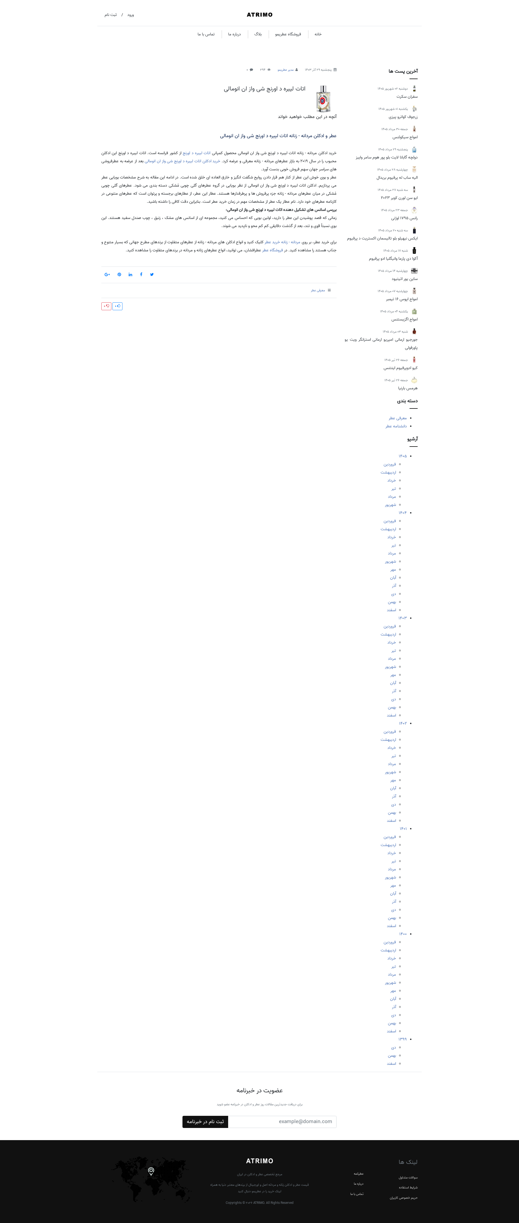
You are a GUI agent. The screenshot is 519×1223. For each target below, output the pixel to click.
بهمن (392, 602)
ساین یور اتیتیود (405, 279)
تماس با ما (206, 34)
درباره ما (234, 34)
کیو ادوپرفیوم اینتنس (401, 368)
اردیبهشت (388, 472)
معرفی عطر (398, 418)
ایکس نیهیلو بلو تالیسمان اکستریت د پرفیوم (382, 238)
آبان (393, 578)
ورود (130, 15)
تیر (393, 488)
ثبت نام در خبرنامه (205, 1122)
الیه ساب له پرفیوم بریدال (397, 177)
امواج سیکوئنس (405, 137)
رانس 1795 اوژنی (404, 218)
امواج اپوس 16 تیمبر (402, 299)
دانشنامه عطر (396, 426)
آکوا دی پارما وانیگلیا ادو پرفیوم (393, 258)
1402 (403, 723)
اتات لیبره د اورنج (196, 153)
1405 (403, 456)
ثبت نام (111, 15)
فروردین (390, 464)
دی (393, 594)
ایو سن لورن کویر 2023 (399, 198)
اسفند (391, 610)
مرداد (392, 497)
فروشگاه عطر (272, 250)
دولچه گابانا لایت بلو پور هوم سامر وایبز (387, 157)
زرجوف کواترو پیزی (403, 117)
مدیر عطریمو (286, 69)
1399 (402, 1039)
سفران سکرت (407, 96)
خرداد (391, 480)
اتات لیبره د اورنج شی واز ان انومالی (264, 89)
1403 (402, 618)
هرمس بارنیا (408, 388)
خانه (318, 34)
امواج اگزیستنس (404, 319)
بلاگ (258, 34)
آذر (394, 586)
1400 (403, 934)
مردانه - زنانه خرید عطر (282, 242)
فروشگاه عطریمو (288, 34)
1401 (403, 829)
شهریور (390, 505)
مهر (393, 569)
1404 (403, 513)
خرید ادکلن (211, 161)
